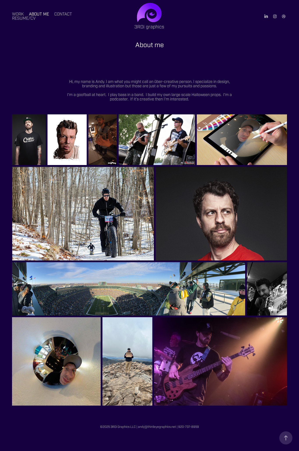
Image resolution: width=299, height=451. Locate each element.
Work (18, 14)
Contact (63, 14)
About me (39, 14)
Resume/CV (24, 18)
